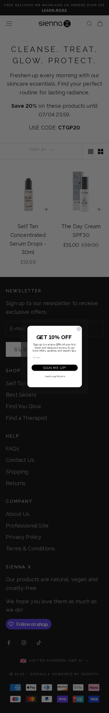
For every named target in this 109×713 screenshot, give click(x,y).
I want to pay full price (54, 376)
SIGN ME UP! (54, 368)
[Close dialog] (79, 329)
